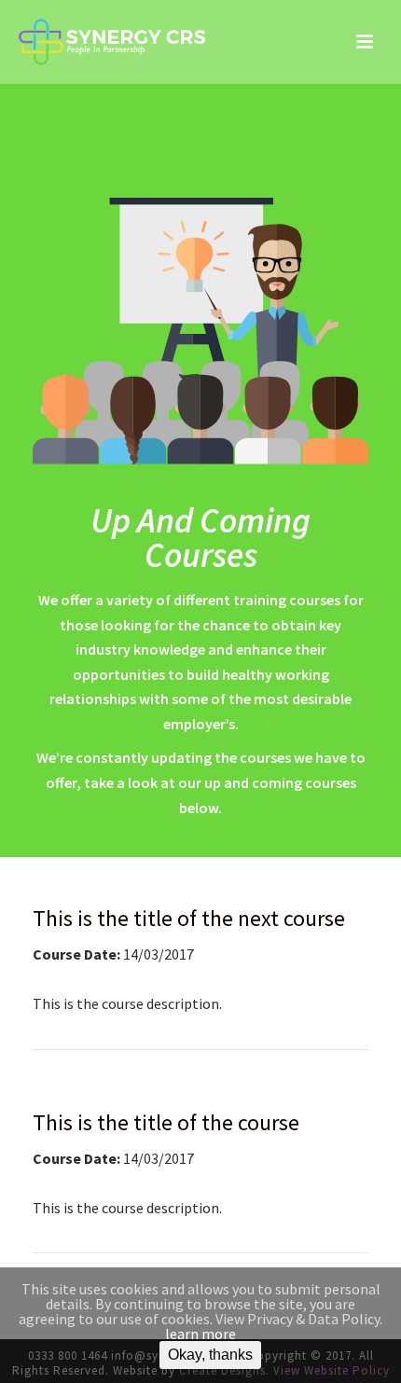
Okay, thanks (210, 1354)
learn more (200, 1333)
